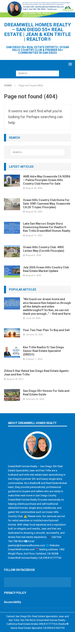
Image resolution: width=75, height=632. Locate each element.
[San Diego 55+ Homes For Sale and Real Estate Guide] (12, 395)
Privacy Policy (15, 592)
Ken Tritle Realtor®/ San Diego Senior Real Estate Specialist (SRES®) (43, 351)
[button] (69, 64)
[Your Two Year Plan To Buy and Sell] (12, 332)
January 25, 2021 (34, 334)
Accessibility (12, 602)
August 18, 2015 (15, 379)
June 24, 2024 (33, 318)
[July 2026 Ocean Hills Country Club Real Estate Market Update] (12, 272)
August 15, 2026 (34, 235)
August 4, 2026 (33, 255)
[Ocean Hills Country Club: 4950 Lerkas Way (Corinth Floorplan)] (12, 251)
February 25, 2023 (35, 399)
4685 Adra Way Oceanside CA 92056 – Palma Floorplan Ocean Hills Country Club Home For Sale (46, 180)
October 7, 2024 (34, 359)
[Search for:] (37, 73)
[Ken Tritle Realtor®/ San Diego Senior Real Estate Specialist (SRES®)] (12, 351)
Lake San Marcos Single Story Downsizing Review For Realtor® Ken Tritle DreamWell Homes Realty (46, 227)
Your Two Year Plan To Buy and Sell (46, 330)
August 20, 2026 (34, 188)
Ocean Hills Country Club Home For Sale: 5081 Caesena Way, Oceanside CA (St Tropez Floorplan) (46, 203)
